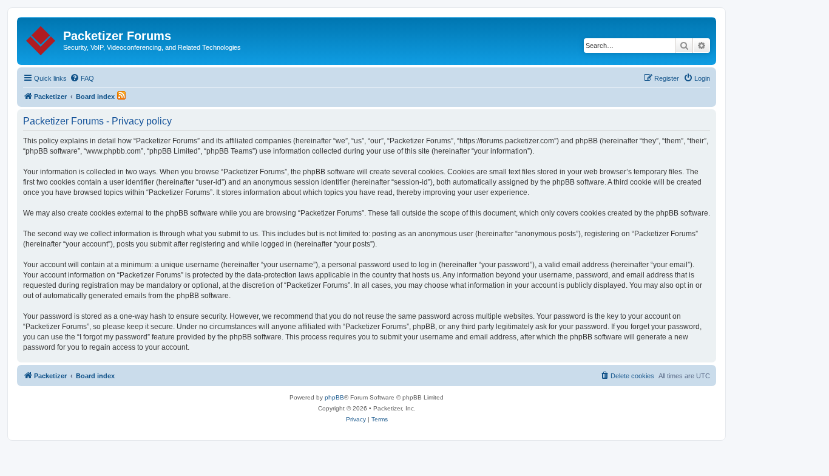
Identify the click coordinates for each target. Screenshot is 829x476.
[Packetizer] (41, 38)
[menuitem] (82, 78)
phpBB (334, 397)
